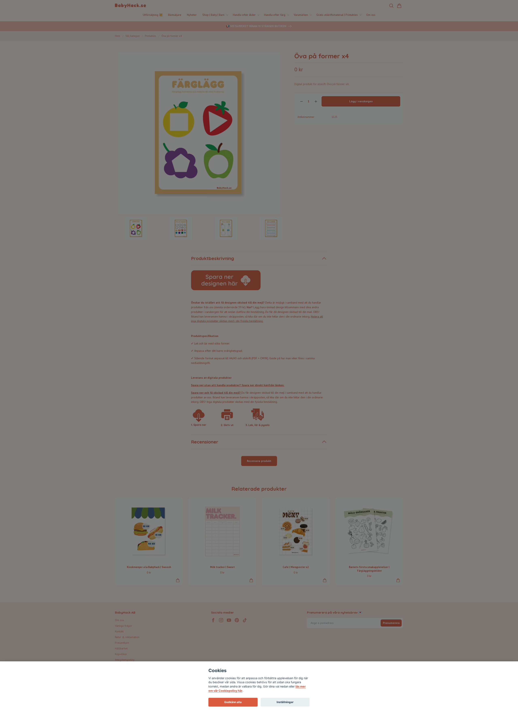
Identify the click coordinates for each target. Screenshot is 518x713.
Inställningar (285, 702)
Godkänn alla (233, 702)
